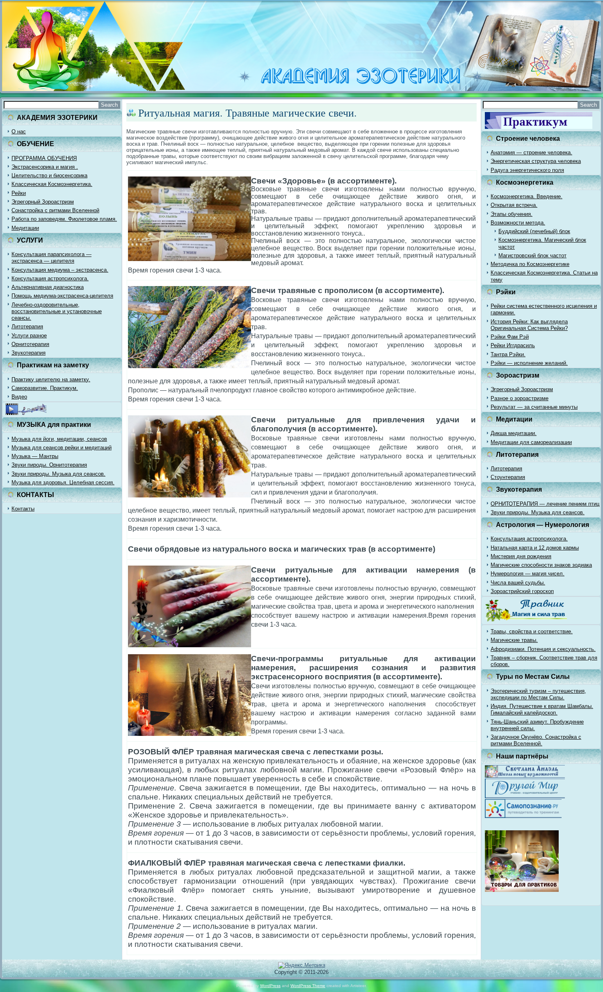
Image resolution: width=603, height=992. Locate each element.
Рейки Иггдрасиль (513, 345)
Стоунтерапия (508, 477)
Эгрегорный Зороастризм (42, 202)
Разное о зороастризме (519, 398)
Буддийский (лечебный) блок (534, 231)
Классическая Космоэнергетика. (51, 184)
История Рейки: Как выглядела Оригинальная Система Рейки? (529, 324)
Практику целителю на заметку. (50, 379)
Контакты (22, 509)
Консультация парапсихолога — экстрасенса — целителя (51, 257)
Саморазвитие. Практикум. (44, 388)
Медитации (25, 228)
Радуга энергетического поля (527, 170)
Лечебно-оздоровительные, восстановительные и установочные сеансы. (56, 311)
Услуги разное (29, 335)
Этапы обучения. (511, 214)
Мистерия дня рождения (521, 556)
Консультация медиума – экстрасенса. (59, 270)
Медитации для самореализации (531, 442)
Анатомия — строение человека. (531, 152)
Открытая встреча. (514, 205)
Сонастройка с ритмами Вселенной (55, 210)
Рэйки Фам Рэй (510, 337)
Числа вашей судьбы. (518, 583)
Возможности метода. (518, 223)
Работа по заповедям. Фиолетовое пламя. (64, 219)
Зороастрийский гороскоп (522, 591)
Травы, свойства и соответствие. (532, 631)
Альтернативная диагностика (47, 287)
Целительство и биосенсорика (49, 175)
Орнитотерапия (30, 344)
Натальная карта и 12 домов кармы (535, 548)
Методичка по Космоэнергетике (530, 264)
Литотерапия (27, 326)
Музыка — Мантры (34, 456)
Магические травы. (514, 640)
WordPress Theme (307, 985)
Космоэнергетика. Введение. (526, 196)
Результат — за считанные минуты (534, 407)
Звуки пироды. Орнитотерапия (49, 465)
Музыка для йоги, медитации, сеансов (59, 439)
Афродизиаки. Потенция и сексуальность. (543, 649)
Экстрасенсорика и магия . (44, 167)
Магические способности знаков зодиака (541, 565)
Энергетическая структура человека (536, 161)
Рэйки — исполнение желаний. (529, 363)
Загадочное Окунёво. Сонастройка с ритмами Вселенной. (536, 740)
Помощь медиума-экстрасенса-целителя (62, 296)
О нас (18, 131)
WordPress (270, 985)
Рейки (18, 193)
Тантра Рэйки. (508, 354)
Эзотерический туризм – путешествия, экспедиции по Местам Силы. (538, 694)
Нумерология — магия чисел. (527, 573)
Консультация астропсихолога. (50, 278)
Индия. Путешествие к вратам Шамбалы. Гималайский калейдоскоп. (542, 709)
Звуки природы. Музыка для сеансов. (58, 474)
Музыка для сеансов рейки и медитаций (61, 447)
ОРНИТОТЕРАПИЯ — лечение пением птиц (545, 504)
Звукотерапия (28, 353)
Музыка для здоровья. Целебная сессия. (62, 482)
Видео (19, 397)
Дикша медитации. (514, 433)
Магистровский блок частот (532, 255)
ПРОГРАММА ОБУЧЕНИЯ (44, 158)
